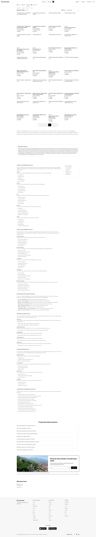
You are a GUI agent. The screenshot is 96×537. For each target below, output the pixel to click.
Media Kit (66, 516)
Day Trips (67, 170)
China (34, 514)
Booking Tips (68, 174)
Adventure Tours (69, 171)
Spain (34, 504)
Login (66, 506)
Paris (49, 508)
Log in (94, 1)
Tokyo (50, 512)
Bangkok (50, 502)
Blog (65, 512)
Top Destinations (68, 167)
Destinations (67, 502)
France (34, 502)
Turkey (34, 508)
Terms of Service (44, 472)
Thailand (34, 516)
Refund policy (45, 534)
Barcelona (50, 516)
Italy (33, 510)
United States (35, 506)
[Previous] (39, 125)
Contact (66, 510)
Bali (49, 518)
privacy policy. (76, 474)
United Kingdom (35, 520)
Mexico (34, 512)
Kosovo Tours (20, 484)
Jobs (65, 514)
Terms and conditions (38, 534)
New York (50, 510)
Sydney (50, 520)
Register (66, 508)
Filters (64, 10)
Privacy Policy (37, 472)
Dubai (50, 506)
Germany (34, 518)
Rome (50, 514)
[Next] (56, 125)
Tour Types (68, 169)
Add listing (66, 504)
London (50, 504)
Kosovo (45, 1)
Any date (49, 1)
